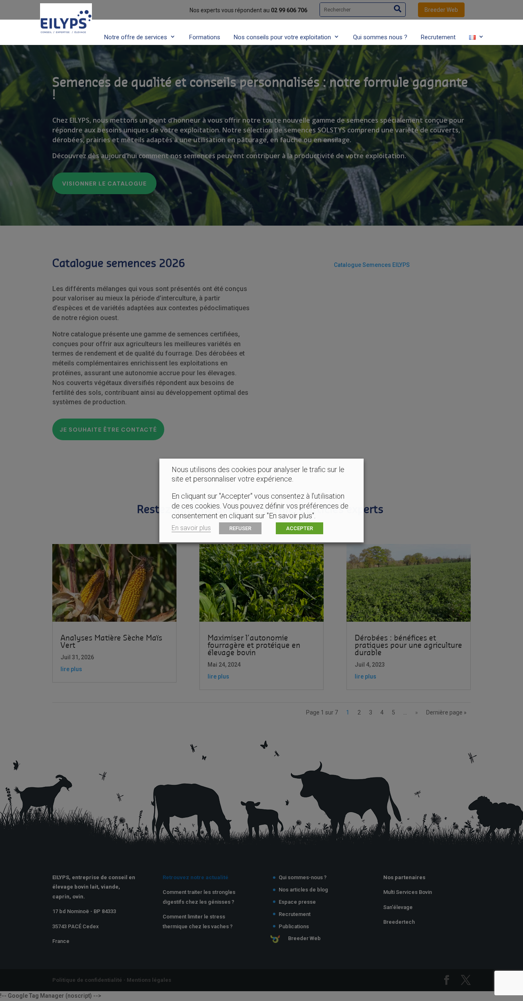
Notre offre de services (135, 37)
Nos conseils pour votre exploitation (282, 37)
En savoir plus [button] (191, 528)
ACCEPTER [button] (299, 528)
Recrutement (438, 37)
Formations (204, 37)
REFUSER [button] (240, 528)
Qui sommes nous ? (380, 37)
